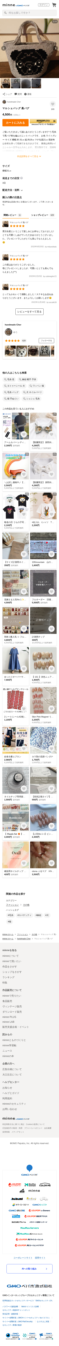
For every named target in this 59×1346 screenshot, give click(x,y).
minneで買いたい (11, 961)
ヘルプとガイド (10, 1093)
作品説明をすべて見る (27, 156)
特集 (4, 982)
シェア (9, 94)
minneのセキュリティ (14, 1103)
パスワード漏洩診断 (10, 1307)
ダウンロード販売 (12, 1011)
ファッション (12, 905)
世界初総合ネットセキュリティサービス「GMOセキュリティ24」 (28, 1301)
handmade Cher (14, 102)
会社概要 (47, 1128)
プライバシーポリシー (33, 1128)
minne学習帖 (9, 1045)
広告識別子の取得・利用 (12, 1128)
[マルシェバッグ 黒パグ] (15, 226)
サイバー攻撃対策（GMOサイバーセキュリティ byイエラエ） (26, 1318)
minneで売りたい (11, 995)
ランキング (8, 977)
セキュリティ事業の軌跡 (12, 1325)
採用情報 (6, 1132)
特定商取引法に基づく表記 (13, 1124)
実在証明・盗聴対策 (10, 1314)
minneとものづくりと (14, 1040)
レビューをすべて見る (29, 311)
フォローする (46, 340)
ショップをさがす (12, 972)
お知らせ (7, 1087)
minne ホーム (7, 934)
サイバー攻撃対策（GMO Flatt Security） (18, 1321)
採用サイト (40, 1257)
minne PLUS (9, 1017)
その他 (26, 905)
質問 (20, 94)
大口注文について (12, 1074)
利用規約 (7, 1098)
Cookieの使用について (35, 1124)
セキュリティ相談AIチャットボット (16, 1310)
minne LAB (8, 1022)
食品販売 (7, 1001)
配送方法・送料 (10, 190)
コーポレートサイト (23, 1257)
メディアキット (17, 1132)
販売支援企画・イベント (15, 1027)
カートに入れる (15, 122)
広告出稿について (12, 1069)
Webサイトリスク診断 (30, 1307)
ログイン (43, 5)
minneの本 (8, 1056)
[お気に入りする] (53, 104)
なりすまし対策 (43, 1321)
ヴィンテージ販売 (12, 1006)
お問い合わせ (9, 1109)
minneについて (10, 956)
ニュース (7, 1050)
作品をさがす (9, 966)
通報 (29, 94)
